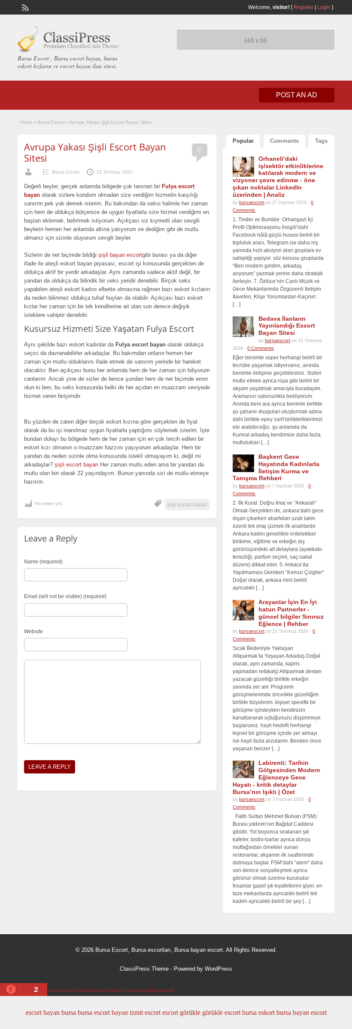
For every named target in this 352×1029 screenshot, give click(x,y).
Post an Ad (296, 95)
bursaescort (251, 202)
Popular (243, 141)
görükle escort (221, 1012)
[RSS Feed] (24, 6)
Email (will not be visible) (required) (65, 596)
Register (303, 7)
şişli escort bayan (77, 464)
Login (324, 7)
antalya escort (158, 990)
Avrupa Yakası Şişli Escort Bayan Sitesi (95, 152)
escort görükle (181, 1012)
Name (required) (43, 562)
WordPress (218, 969)
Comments (284, 141)
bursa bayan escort (301, 1012)
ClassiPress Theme (144, 969)
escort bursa (126, 990)
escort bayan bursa (51, 1012)
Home (26, 122)
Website (33, 632)
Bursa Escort (51, 122)
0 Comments (260, 348)
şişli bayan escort (120, 255)
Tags (321, 141)
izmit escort (145, 1012)
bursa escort (63, 990)
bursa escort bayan (103, 1012)
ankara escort (94, 990)
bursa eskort (258, 1012)
